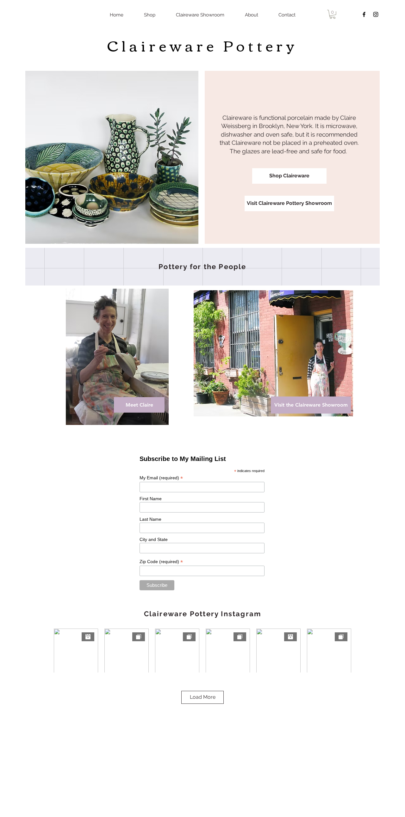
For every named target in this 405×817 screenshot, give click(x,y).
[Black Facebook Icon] (364, 14)
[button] (332, 14)
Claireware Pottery (202, 45)
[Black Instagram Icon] (375, 14)
